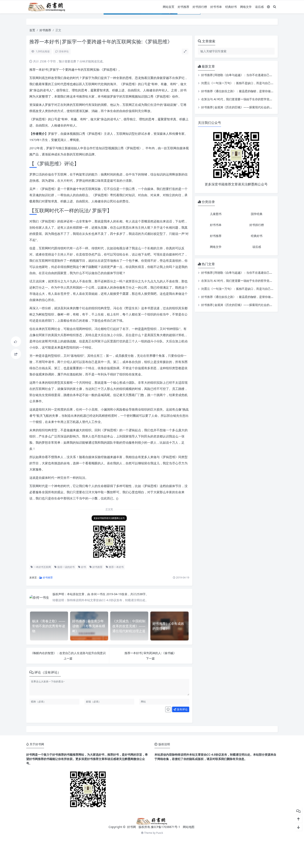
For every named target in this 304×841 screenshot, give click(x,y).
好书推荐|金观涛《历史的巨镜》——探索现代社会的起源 (238, 107)
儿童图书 (215, 214)
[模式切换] (268, 6)
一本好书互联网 (42, 567)
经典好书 (231, 7)
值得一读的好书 (66, 567)
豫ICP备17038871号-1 (165, 827)
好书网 (132, 827)
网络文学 (246, 7)
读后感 (259, 7)
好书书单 (216, 7)
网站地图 (188, 827)
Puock (159, 833)
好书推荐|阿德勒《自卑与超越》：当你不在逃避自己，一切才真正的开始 (248, 75)
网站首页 (168, 7)
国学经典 (256, 214)
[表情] (168, 709)
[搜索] (275, 6)
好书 (83, 567)
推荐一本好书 (116, 567)
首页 (32, 30)
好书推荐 (183, 7)
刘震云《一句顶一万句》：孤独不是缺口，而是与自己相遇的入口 (243, 83)
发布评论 (182, 709)
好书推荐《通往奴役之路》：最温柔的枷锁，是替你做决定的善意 (243, 91)
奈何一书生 (98, 594)
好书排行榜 (200, 7)
